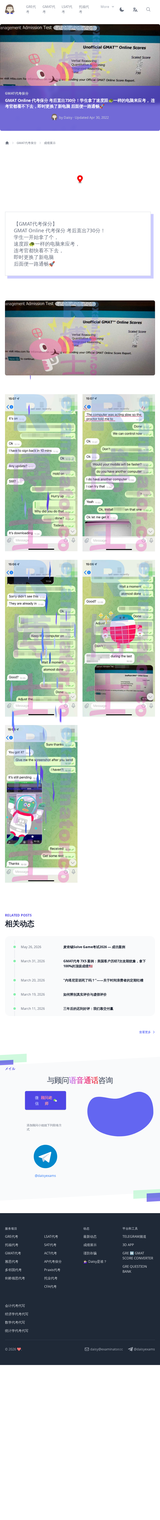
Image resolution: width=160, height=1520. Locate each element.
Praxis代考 (52, 1270)
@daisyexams (45, 1175)
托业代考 (51, 1278)
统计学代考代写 (16, 1330)
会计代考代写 (15, 1305)
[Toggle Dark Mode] (123, 9)
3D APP (128, 1244)
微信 (43, 1100)
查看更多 (145, 1032)
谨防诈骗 (90, 1253)
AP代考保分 (53, 1261)
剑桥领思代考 (15, 1278)
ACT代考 (50, 1253)
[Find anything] (148, 9)
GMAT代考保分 (26, 143)
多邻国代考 (13, 1270)
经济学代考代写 (16, 1314)
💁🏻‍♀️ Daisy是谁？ (95, 1261)
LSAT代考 (51, 1236)
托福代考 (11, 1244)
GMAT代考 (13, 1253)
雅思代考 (11, 1261)
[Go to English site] (135, 9)
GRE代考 (11, 1236)
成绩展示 (50, 143)
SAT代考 (50, 1244)
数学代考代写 (15, 1322)
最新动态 (90, 1236)
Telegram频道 (134, 1236)
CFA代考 (50, 1286)
